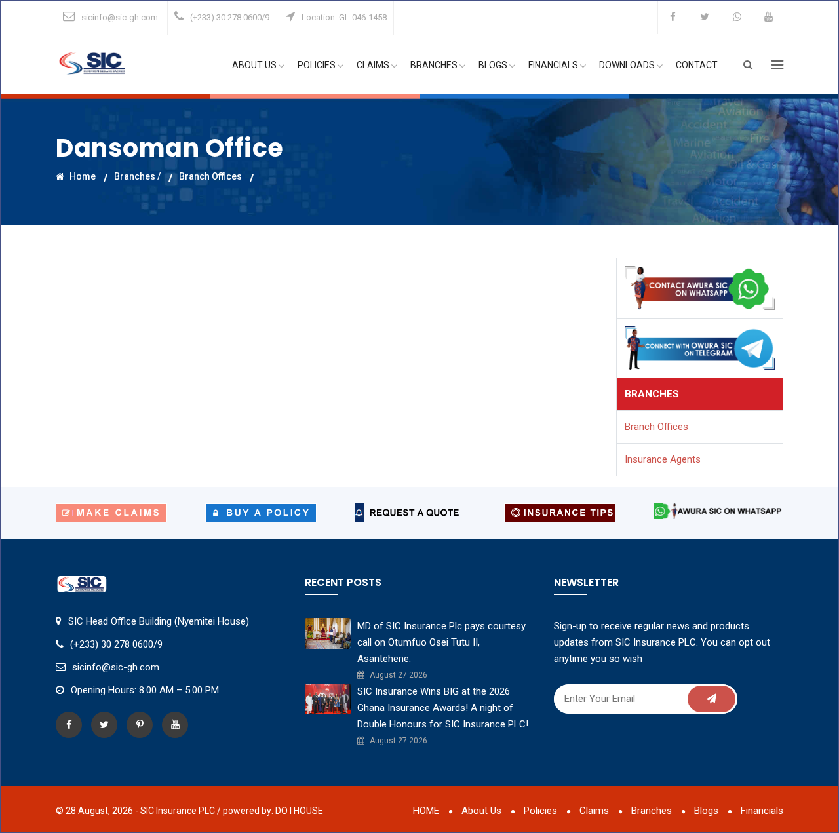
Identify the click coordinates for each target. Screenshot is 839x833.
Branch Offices (210, 176)
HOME (426, 811)
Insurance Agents (663, 459)
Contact (697, 65)
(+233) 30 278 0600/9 (229, 17)
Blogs (492, 65)
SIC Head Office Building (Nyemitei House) (158, 621)
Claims (373, 65)
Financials (553, 65)
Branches (434, 65)
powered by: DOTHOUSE (273, 810)
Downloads (627, 65)
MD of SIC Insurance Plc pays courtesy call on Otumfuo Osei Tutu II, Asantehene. (441, 642)
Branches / (137, 176)
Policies (317, 65)
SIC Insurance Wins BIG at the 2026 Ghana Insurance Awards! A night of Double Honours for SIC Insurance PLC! (442, 708)
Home (82, 176)
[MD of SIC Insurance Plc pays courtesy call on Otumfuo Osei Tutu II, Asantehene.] (328, 633)
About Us (254, 65)
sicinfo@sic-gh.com (119, 17)
